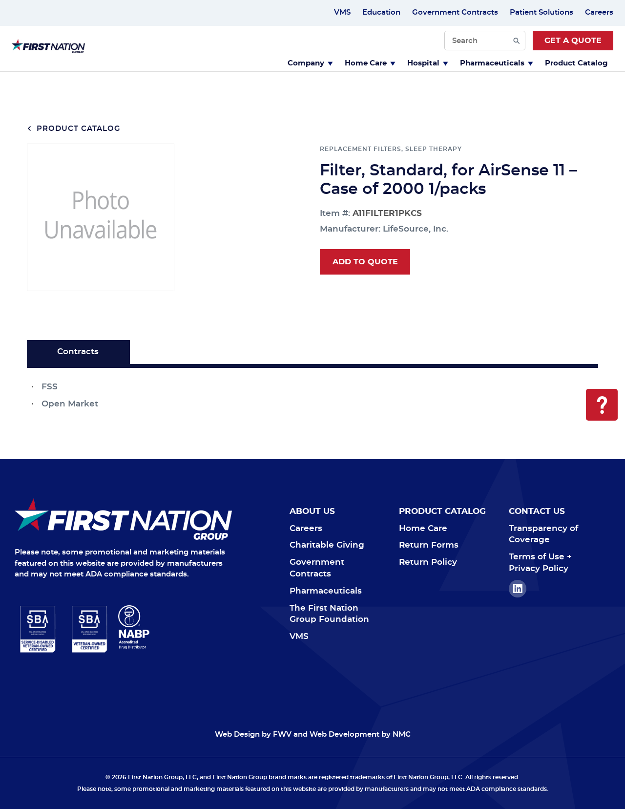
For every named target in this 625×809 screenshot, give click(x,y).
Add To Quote (365, 262)
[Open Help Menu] (602, 405)
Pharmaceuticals (492, 63)
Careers (599, 12)
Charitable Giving (327, 545)
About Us (312, 511)
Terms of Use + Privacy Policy (540, 563)
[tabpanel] (312, 389)
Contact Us (537, 511)
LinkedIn (517, 588)
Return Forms (428, 545)
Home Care (366, 63)
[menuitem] (310, 62)
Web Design (237, 734)
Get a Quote (573, 40)
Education (381, 12)
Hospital (423, 63)
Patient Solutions (541, 12)
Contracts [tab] (78, 351)
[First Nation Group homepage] (48, 50)
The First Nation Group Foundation (329, 614)
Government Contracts (455, 12)
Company (306, 63)
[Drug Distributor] (175, 627)
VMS (342, 12)
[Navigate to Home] (123, 519)
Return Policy (428, 562)
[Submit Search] (516, 40)
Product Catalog (576, 63)
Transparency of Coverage (543, 534)
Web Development (344, 734)
